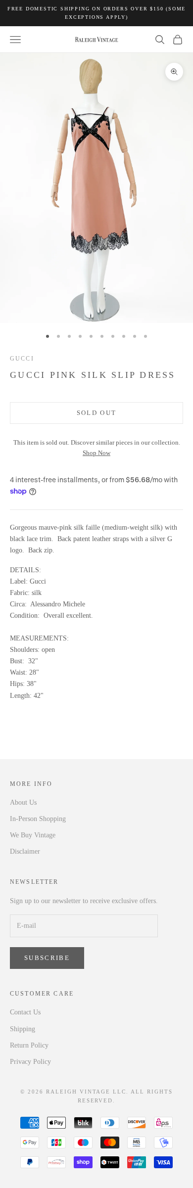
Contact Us (25, 1012)
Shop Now (96, 453)
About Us (23, 802)
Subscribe (47, 957)
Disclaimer (25, 851)
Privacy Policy (30, 1061)
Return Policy (29, 1045)
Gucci (22, 358)
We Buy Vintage (32, 835)
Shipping (22, 1029)
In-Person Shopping (38, 818)
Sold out (97, 412)
